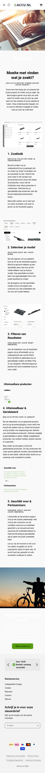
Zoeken (8, 688)
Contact (8, 695)
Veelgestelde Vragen (13, 684)
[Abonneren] (37, 725)
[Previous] (8, 664)
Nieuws (8, 699)
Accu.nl (21, 766)
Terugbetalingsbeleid (14, 760)
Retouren (8, 692)
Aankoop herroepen (33, 760)
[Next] (36, 664)
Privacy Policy (33, 756)
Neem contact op (23, 646)
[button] (4, 5)
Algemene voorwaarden (15, 756)
